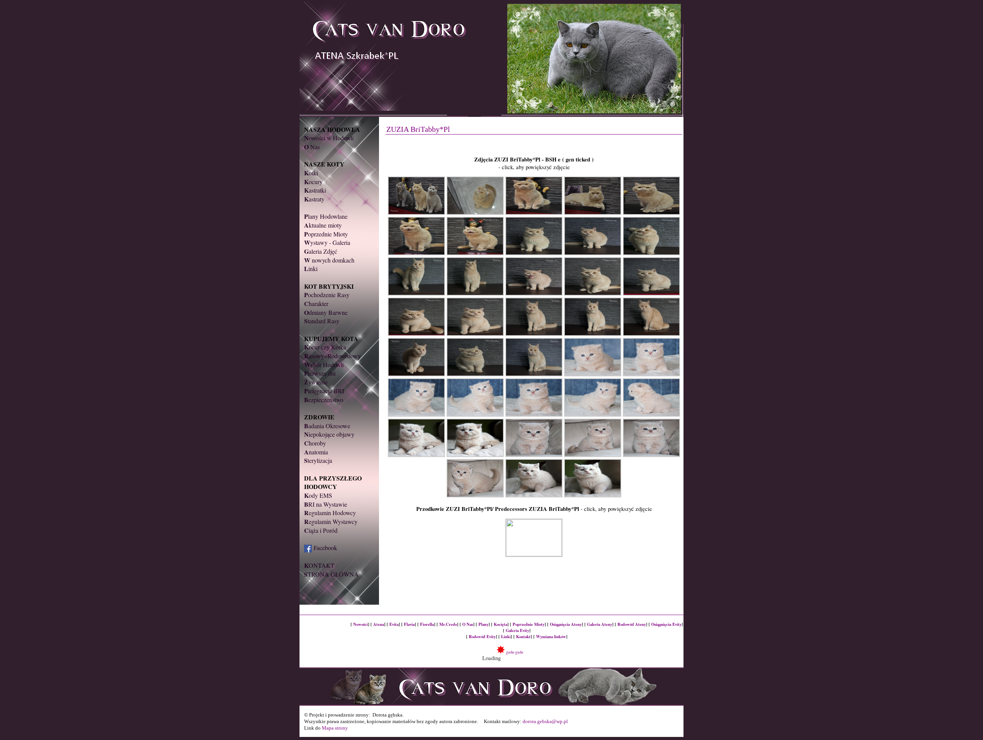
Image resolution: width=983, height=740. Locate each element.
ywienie (316, 382)
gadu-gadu (514, 652)
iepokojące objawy (329, 434)
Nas (312, 147)
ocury (313, 182)
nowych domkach (329, 260)
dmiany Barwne (326, 312)
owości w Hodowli (329, 138)
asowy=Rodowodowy (332, 356)
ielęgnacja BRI (324, 391)
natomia (316, 452)
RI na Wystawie (325, 504)
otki (311, 173)
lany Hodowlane (326, 216)
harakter (316, 303)
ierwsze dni (320, 373)
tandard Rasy (321, 321)
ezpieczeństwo (323, 400)
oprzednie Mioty (326, 234)
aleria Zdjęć (320, 251)
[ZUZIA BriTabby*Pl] (417, 212)
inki (311, 268)
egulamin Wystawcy (330, 521)
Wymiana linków (551, 637)
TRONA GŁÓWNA (331, 574)
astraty (314, 199)
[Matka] (534, 554)
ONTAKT (319, 565)
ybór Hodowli (324, 365)
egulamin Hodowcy (330, 513)
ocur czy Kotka (325, 347)
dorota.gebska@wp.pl (545, 721)
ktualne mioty (323, 225)
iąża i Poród (321, 530)
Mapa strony (335, 728)
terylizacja (318, 460)
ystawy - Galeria (327, 242)
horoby (315, 443)
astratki (315, 190)
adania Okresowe (327, 426)
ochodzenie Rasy (326, 295)
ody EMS (318, 495)
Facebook (325, 548)
